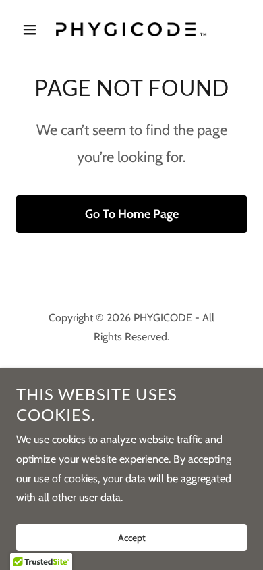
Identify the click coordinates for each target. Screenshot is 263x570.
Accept (132, 538)
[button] (33, 29)
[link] (131, 29)
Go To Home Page (132, 214)
